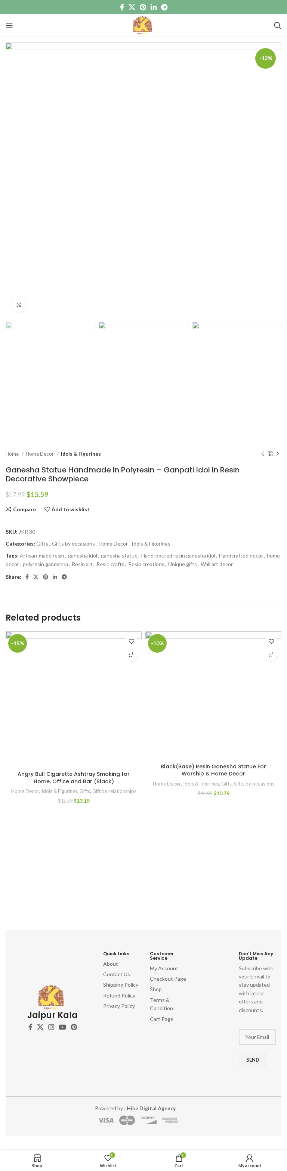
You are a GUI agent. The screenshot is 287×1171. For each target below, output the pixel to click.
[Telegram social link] (164, 7)
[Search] (277, 25)
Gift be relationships (114, 791)
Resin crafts (110, 564)
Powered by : (135, 1108)
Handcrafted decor (241, 555)
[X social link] (132, 7)
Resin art (82, 564)
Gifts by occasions (73, 543)
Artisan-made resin (42, 555)
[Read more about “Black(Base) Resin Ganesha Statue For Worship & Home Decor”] (271, 654)
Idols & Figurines (81, 454)
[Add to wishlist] (131, 641)
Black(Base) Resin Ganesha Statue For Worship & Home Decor (213, 770)
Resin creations (146, 564)
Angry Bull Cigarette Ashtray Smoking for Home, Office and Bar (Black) (74, 777)
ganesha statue (119, 555)
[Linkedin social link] (153, 7)
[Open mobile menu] (9, 25)
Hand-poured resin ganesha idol (178, 555)
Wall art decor (217, 564)
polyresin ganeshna (45, 564)
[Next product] (277, 454)
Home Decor (40, 454)
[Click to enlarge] (18, 304)
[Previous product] (262, 454)
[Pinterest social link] (143, 7)
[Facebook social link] (122, 7)
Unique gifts (182, 564)
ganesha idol (82, 555)
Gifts (42, 543)
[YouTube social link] (62, 1027)
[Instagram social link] (51, 1027)
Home (13, 454)
